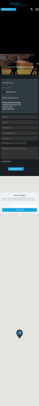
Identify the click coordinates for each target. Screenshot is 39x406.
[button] (19, 195)
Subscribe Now (19, 210)
